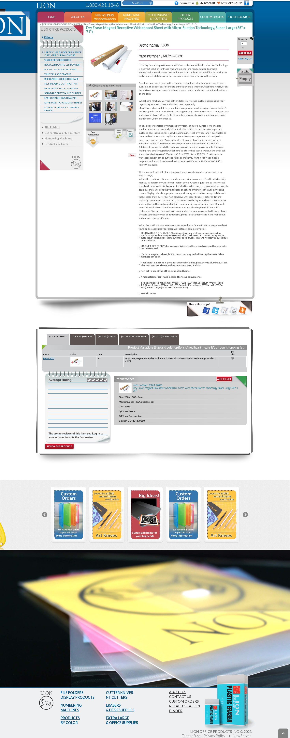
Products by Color (56, 144)
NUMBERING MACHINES (71, 707)
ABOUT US (177, 692)
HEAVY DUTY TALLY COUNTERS (61, 88)
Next (245, 514)
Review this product (59, 446)
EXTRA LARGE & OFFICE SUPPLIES (122, 720)
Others (48, 37)
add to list (224, 379)
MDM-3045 (48, 358)
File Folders (52, 127)
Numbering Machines (58, 138)
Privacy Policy (214, 735)
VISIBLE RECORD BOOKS (57, 59)
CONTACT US (180, 696)
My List (245, 71)
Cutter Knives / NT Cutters (62, 132)
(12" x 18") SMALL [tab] (58, 336)
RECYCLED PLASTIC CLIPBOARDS (62, 64)
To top (283, 733)
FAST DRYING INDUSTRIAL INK (60, 97)
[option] (68, 514)
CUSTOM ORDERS (184, 701)
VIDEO (111, 118)
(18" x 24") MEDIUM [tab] (82, 336)
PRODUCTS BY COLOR (70, 720)
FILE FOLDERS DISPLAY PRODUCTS (77, 694)
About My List (245, 58)
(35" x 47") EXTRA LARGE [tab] (133, 336)
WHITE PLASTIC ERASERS (57, 74)
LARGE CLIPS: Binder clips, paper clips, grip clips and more (62, 54)
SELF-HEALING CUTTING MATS (61, 83)
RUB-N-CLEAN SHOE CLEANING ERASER (61, 109)
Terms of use (191, 735)
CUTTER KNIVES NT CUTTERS (119, 694)
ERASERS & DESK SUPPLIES (120, 707)
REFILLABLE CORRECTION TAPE (61, 78)
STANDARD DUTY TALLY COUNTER (62, 93)
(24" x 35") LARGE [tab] (107, 336)
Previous (44, 514)
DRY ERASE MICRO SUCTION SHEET (63, 102)
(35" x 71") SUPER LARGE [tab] (164, 336)
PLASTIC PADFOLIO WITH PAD (60, 69)
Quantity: (243, 39)
